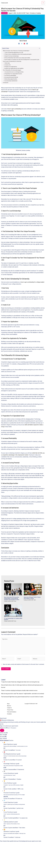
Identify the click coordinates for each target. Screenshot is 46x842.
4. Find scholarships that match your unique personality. (17, 57)
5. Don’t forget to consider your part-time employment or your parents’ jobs (21, 59)
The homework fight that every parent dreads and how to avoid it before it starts (22, 696)
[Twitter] (21, 43)
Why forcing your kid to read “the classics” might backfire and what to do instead (22, 693)
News (8, 703)
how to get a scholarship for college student (32, 282)
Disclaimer (9, 713)
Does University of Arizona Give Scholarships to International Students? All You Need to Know (11, 598)
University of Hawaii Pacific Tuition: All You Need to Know (32, 597)
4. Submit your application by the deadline (13, 68)
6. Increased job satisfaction (10, 80)
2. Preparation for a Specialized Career (13, 73)
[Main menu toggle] (43, 2)
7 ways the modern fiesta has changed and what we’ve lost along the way (20, 682)
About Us (9, 705)
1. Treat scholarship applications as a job (13, 52)
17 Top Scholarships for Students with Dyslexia (13, 619)
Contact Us (9, 707)
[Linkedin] (27, 43)
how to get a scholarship (14, 109)
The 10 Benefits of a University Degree (12, 70)
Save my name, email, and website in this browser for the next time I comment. (23, 664)
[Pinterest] (24, 43)
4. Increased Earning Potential (11, 77)
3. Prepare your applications (10, 66)
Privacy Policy (10, 709)
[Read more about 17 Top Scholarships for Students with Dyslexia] (13, 610)
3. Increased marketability (10, 75)
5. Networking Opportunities (10, 79)
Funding (4, 13)
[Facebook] (19, 43)
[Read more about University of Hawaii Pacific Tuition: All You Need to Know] (33, 589)
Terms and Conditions (11, 711)
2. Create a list (7, 64)
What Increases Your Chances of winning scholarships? (16, 50)
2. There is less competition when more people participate (17, 54)
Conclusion (5, 82)
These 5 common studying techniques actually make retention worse (19, 690)
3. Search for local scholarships (11, 56)
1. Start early (7, 63)
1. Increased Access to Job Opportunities (14, 72)
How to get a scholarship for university (12, 61)
